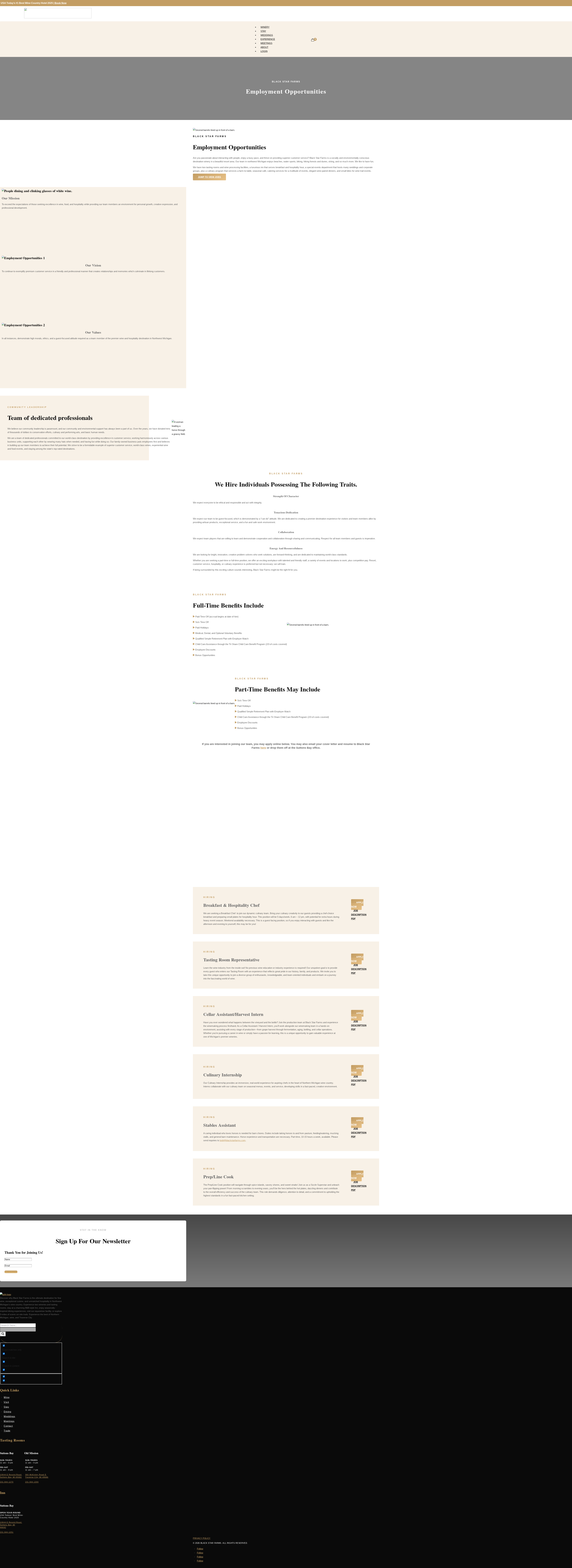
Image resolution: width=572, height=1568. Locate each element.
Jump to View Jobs (209, 177)
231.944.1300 (32, 1482)
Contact (8, 1426)
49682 (3, 1527)
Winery (265, 27)
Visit (6, 1402)
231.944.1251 (6, 1532)
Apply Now (357, 904)
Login (264, 51)
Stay (263, 31)
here (263, 747)
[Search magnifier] (3, 1334)
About (264, 47)
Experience (268, 39)
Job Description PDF (358, 914)
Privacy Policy (201, 1538)
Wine (7, 1397)
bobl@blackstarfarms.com (232, 1140)
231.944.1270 (6, 1482)
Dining (7, 1411)
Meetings (266, 43)
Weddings (267, 35)
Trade (7, 1430)
